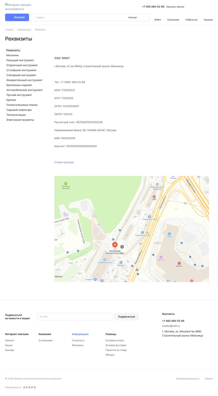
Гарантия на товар (116, 350)
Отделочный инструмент (22, 65)
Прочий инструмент (19, 95)
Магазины (12, 55)
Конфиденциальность (187, 378)
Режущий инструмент (20, 60)
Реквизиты (13, 50)
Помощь (110, 334)
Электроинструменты (20, 119)
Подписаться (126, 316)
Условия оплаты (114, 340)
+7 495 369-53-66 (153, 6)
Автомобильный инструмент (24, 90)
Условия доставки (115, 345)
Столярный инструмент (21, 70)
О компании (46, 340)
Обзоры (109, 354)
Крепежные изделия (19, 85)
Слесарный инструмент (21, 75)
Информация (80, 334)
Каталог (9, 340)
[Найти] (146, 17)
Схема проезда (64, 162)
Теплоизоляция (16, 114)
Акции (8, 345)
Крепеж (11, 99)
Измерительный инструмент (24, 80)
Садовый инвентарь (19, 109)
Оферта (209, 378)
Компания (45, 334)
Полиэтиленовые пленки (22, 104)
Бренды (9, 350)
